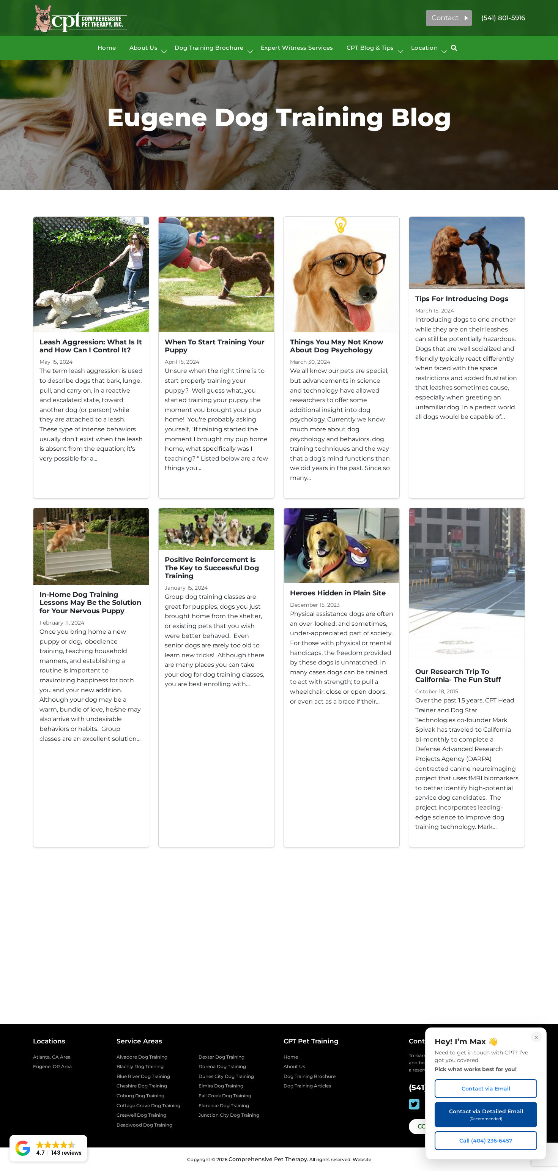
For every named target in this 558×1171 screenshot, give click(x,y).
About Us (143, 47)
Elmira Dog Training (221, 1086)
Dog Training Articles (307, 1086)
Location (424, 47)
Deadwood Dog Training (144, 1125)
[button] (449, 18)
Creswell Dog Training (141, 1115)
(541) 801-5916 (503, 18)
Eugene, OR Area (52, 1066)
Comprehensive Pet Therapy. (268, 1159)
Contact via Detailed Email (486, 1114)
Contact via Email (486, 1088)
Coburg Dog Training (140, 1095)
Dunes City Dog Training (226, 1076)
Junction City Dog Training (229, 1115)
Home (107, 47)
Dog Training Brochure (209, 47)
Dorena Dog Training (222, 1066)
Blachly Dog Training (140, 1066)
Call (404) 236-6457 (485, 1140)
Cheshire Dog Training (142, 1086)
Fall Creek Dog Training (225, 1095)
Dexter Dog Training (221, 1057)
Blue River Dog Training (143, 1076)
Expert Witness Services (297, 47)
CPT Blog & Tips (370, 47)
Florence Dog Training (224, 1105)
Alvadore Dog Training (142, 1057)
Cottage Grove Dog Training (148, 1105)
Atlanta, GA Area (52, 1057)
